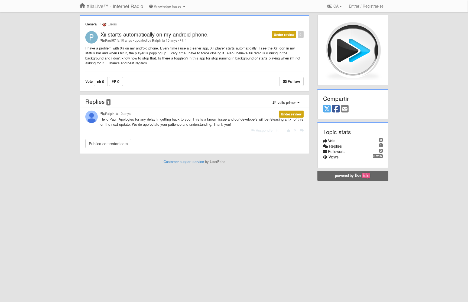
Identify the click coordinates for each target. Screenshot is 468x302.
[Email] (345, 109)
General (91, 23)
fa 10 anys (123, 113)
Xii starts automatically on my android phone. (154, 34)
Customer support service (184, 161)
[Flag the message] (277, 130)
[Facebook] (336, 109)
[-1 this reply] (302, 130)
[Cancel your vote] (295, 130)
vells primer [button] (287, 102)
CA (336, 6)
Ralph (156, 40)
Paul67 (110, 40)
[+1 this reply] (288, 130)
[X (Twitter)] (327, 109)
